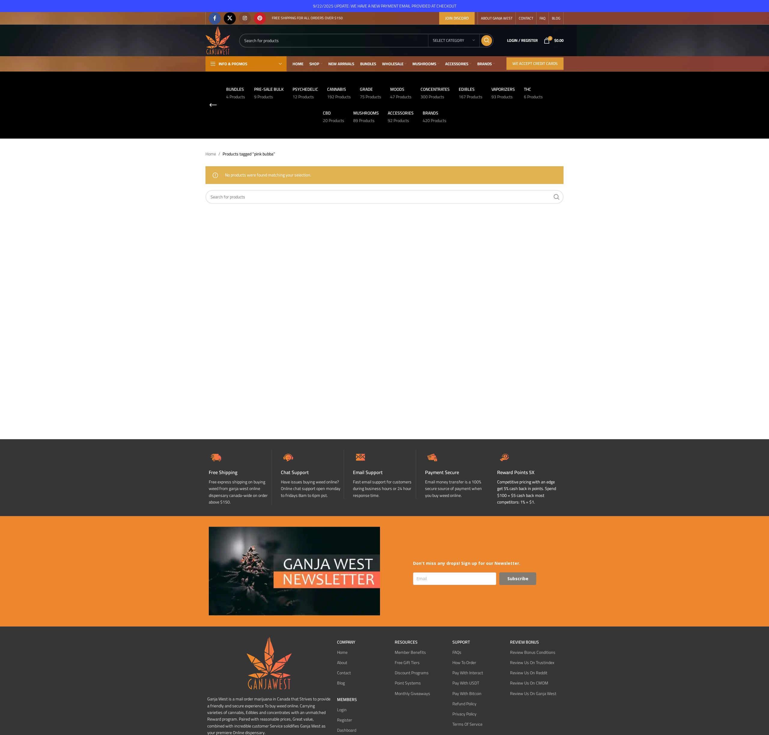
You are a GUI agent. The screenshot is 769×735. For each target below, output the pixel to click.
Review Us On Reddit (528, 673)
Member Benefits (410, 652)
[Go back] (212, 105)
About (342, 662)
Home (210, 154)
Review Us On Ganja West (533, 693)
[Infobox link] (312, 474)
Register (344, 720)
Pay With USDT (465, 683)
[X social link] (230, 18)
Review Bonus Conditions (532, 652)
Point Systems (408, 683)
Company (346, 642)
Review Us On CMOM (529, 683)
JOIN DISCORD (457, 18)
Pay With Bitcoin (467, 693)
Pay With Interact (467, 673)
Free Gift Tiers (407, 662)
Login (342, 709)
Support (461, 642)
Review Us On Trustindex (532, 662)
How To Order (464, 662)
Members (347, 699)
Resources (406, 642)
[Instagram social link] (245, 18)
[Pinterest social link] (260, 18)
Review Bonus (524, 642)
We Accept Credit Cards (535, 63)
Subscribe (517, 578)
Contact (344, 673)
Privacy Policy (464, 714)
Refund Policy (464, 703)
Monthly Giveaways (412, 693)
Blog (341, 683)
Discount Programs (412, 673)
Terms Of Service (467, 724)
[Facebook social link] (215, 18)
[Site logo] (217, 40)
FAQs (456, 652)
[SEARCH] (486, 40)
